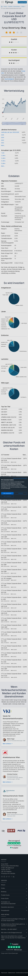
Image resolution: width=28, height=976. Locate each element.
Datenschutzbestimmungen (20, 478)
